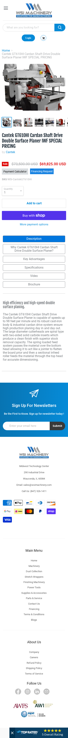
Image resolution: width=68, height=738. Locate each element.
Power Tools (34, 587)
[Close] (12, 733)
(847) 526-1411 (38, 491)
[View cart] (43, 38)
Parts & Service (34, 598)
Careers (34, 657)
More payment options (34, 224)
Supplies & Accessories (34, 592)
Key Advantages (34, 259)
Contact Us (34, 603)
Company (34, 652)
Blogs (34, 619)
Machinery (34, 566)
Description (34, 239)
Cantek (10, 152)
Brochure (34, 284)
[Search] (59, 27)
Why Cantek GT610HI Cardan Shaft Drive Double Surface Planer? (34, 248)
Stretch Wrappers (34, 576)
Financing (34, 609)
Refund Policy (34, 662)
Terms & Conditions (34, 614)
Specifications (34, 267)
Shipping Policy (34, 668)
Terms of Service (34, 673)
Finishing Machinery (34, 582)
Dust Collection (34, 571)
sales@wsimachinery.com (37, 484)
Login (28, 38)
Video (34, 276)
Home (6, 50)
